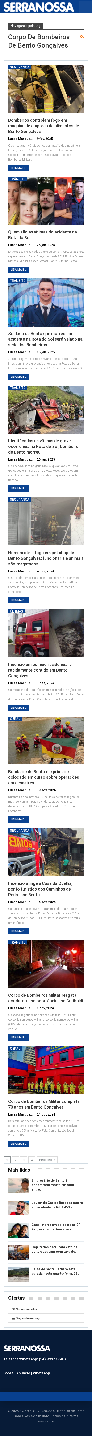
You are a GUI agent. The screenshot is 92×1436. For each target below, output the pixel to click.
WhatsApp (41, 1373)
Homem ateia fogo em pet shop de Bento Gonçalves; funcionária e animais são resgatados (46, 558)
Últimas (16, 611)
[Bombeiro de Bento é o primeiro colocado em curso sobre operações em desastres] (46, 741)
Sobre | (10, 1373)
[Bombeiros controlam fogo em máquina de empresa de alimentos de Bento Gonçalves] (46, 89)
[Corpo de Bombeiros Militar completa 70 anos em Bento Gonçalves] (46, 1070)
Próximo (46, 1160)
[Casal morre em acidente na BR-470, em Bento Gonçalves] (18, 1230)
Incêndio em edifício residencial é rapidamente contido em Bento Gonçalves (40, 670)
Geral (15, 719)
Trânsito (18, 179)
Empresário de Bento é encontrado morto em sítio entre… (53, 1185)
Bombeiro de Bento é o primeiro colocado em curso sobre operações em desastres (43, 777)
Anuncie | (24, 1373)
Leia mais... (19, 168)
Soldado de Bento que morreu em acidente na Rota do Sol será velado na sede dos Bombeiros (45, 339)
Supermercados (26, 1309)
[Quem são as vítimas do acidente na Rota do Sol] (46, 201)
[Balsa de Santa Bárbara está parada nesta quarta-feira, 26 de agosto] (18, 1274)
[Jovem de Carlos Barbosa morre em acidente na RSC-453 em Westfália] (18, 1208)
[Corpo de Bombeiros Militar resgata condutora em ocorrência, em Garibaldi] (46, 964)
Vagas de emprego (28, 1318)
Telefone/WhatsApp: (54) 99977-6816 (35, 1359)
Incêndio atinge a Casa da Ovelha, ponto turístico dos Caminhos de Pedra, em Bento (40, 889)
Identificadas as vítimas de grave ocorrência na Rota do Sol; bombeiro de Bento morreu (43, 446)
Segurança (19, 67)
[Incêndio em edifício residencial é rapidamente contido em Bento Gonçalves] (46, 633)
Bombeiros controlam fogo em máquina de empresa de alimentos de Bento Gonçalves (43, 126)
